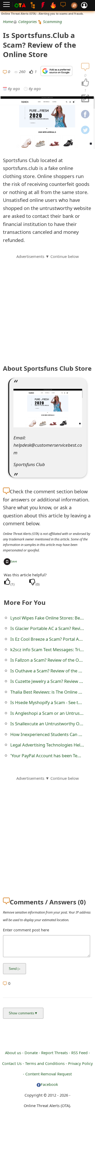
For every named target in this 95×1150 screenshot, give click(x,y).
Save (14, 561)
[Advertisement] (47, 306)
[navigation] (85, 83)
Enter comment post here (26, 929)
